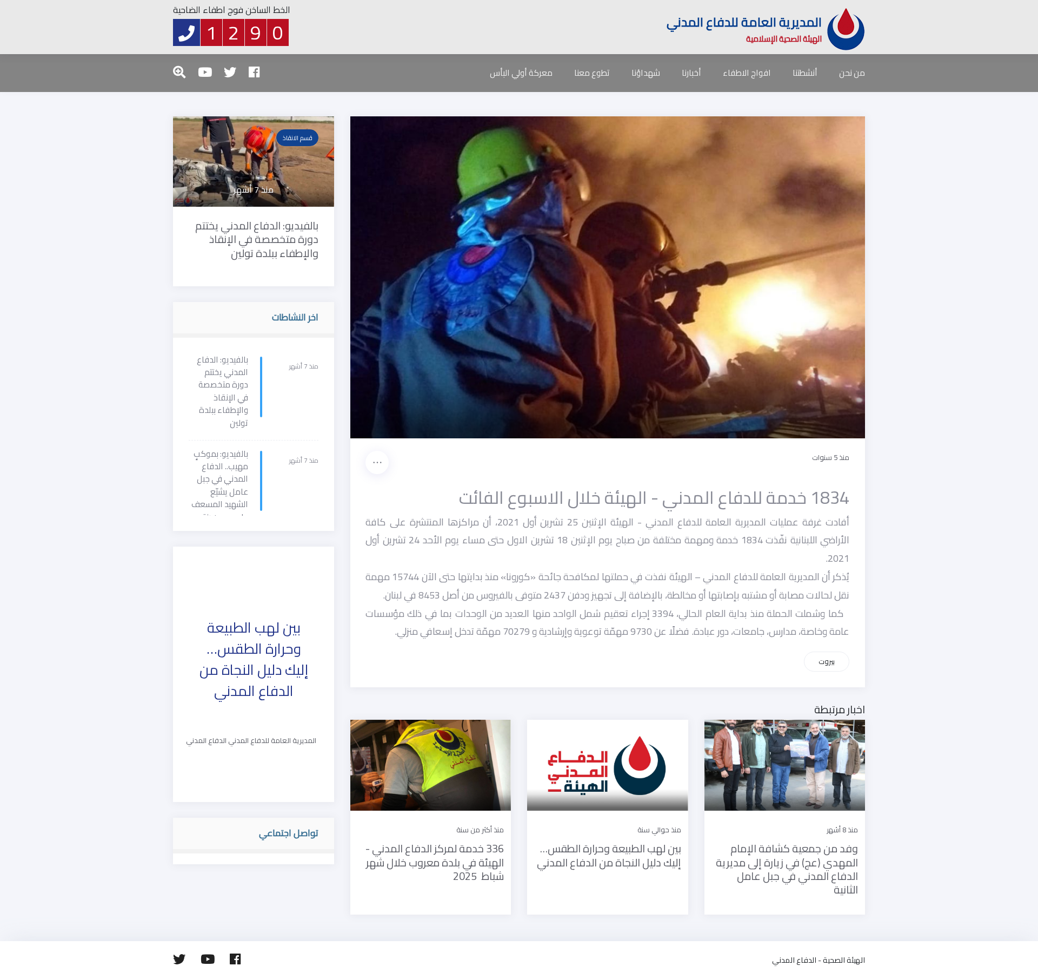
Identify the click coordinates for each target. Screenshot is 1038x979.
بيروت (827, 661)
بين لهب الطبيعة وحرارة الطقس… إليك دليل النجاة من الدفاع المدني (253, 659)
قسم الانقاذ (297, 137)
